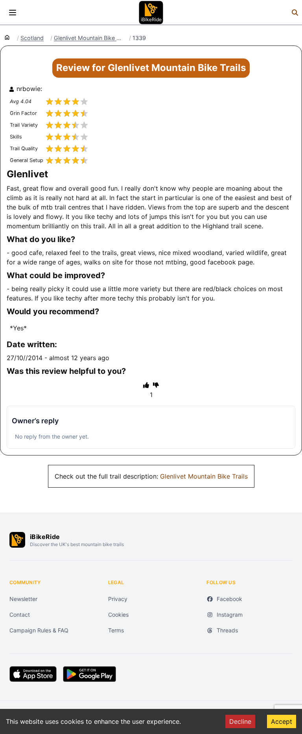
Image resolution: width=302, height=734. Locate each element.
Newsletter (23, 599)
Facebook (229, 599)
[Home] (7, 37)
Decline (240, 721)
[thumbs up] (146, 385)
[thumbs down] (156, 385)
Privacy (117, 599)
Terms (116, 630)
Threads (227, 630)
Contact (19, 614)
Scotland (32, 38)
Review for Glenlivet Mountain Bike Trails (151, 67)
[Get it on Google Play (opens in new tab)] (89, 674)
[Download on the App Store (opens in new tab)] (33, 674)
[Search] (295, 12)
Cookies (118, 614)
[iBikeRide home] (17, 540)
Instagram (230, 614)
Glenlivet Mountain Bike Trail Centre (88, 38)
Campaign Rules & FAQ (38, 630)
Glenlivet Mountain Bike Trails (204, 476)
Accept (281, 721)
